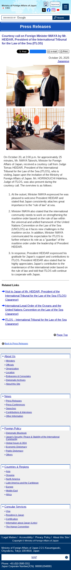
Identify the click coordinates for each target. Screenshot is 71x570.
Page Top (62, 335)
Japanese (55, 4)
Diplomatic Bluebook (16, 433)
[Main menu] (65, 7)
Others (9, 455)
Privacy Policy (43, 537)
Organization (12, 369)
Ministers (10, 361)
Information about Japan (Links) (21, 523)
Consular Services (15, 506)
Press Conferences (15, 405)
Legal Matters (9, 537)
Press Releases (14, 401)
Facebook (49, 9)
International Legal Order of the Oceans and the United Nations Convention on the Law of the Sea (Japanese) (34, 309)
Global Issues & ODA (16, 443)
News (7, 396)
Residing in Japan (15, 515)
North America (13, 479)
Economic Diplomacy (16, 447)
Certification (12, 519)
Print (65, 51)
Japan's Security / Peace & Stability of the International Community (33, 438)
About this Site (13, 384)
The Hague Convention (17, 527)
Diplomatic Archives (15, 380)
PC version (46, 4)
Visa (8, 511)
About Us (9, 356)
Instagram (53, 9)
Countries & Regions (16, 466)
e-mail (54, 51)
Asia (8, 471)
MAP (34, 557)
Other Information (14, 416)
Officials (10, 365)
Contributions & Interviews (19, 412)
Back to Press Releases (16, 343)
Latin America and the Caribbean (22, 483)
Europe (9, 487)
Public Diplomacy (14, 451)
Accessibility (26, 537)
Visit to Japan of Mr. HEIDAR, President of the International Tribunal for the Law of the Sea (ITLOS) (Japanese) (35, 295)
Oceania (10, 475)
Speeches (11, 408)
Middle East (12, 491)
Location (10, 372)
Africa (9, 494)
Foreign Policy (12, 428)
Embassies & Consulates (18, 376)
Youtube (58, 9)
